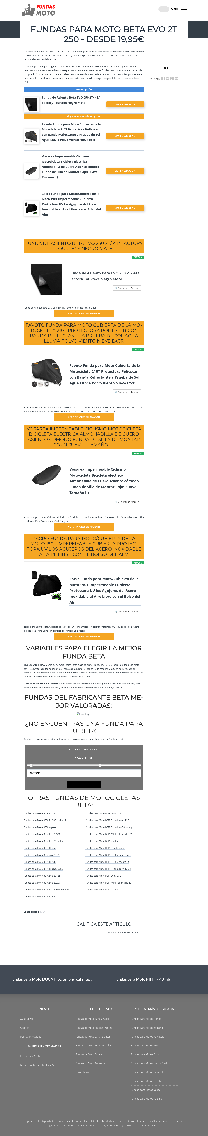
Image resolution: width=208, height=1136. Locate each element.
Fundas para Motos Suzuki (146, 1081)
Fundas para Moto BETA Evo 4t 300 (103, 813)
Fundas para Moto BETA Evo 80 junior (43, 841)
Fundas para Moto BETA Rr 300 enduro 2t (45, 820)
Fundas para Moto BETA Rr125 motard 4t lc (46, 889)
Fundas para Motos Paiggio (146, 1098)
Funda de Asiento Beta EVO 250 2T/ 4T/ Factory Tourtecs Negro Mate (104, 275)
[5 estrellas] (103, 930)
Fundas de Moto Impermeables (93, 1045)
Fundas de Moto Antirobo (90, 1063)
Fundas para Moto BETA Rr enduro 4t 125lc (108, 868)
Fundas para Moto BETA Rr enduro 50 (43, 868)
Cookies (24, 1027)
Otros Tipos (82, 1072)
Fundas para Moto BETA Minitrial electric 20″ (108, 882)
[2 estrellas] (81, 930)
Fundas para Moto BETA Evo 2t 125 (42, 875)
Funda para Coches (31, 1056)
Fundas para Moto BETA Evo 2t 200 (42, 882)
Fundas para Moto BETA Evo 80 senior (105, 847)
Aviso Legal (26, 1018)
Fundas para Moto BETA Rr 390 (40, 813)
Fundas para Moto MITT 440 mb (142, 979)
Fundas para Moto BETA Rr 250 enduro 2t (107, 861)
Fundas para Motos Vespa (146, 1089)
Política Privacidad (30, 1036)
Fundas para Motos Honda (146, 1018)
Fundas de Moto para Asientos (93, 1036)
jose (165, 67)
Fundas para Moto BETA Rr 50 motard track (108, 854)
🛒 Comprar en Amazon (127, 288)
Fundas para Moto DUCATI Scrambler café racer (52, 979)
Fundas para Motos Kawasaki (147, 1036)
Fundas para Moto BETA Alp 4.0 (40, 827)
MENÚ (175, 9)
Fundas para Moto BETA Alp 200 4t (42, 854)
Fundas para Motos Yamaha (147, 1027)
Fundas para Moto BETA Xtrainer (102, 841)
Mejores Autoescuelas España (37, 1065)
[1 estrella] (74, 930)
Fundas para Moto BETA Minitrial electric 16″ (108, 834)
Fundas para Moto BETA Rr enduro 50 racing (108, 827)
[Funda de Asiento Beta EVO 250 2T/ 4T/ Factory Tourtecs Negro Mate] (46, 279)
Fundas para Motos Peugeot (147, 1072)
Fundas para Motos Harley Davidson (152, 1063)
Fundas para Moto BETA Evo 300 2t (103, 875)
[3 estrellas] (89, 930)
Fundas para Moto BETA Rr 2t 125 (103, 889)
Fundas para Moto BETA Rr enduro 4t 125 (107, 820)
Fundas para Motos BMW (145, 1045)
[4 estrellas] (96, 930)
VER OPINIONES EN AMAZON (84, 313)
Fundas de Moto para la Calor (92, 1018)
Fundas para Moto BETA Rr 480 (40, 896)
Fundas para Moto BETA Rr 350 (40, 847)
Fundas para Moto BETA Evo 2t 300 (42, 834)
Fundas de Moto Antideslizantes (94, 1027)
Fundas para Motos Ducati (146, 1054)
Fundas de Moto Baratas (90, 1054)
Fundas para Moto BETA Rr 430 (40, 861)
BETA (42, 911)
